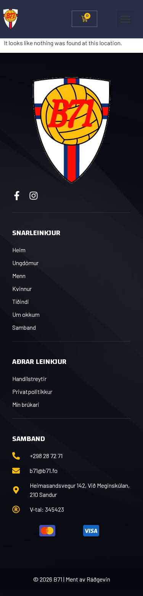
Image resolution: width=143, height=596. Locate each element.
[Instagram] (33, 195)
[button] (125, 18)
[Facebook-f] (16, 195)
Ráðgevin (98, 579)
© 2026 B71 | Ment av (60, 579)
